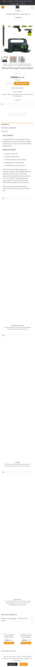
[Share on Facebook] (12, 114)
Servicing (22, 3)
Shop (10, 64)
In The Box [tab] (4, 131)
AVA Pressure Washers (24, 65)
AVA (19, 100)
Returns (30, 1)
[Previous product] (19, 73)
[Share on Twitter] (16, 114)
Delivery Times (23, 1)
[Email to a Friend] (19, 114)
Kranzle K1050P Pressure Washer (9, 636)
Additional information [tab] (8, 128)
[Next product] (16, 73)
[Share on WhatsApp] (9, 114)
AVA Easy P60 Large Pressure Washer (26, 636)
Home (5, 64)
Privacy (12, 3)
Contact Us (11, 1)
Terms (16, 1)
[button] (2, 7)
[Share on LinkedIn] (25, 114)
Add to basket (22, 83)
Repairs (17, 3)
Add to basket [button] (9, 642)
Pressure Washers (9, 65)
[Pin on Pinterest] (22, 114)
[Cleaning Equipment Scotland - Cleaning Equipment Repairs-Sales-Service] (17, 7)
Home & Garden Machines (22, 64)
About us (5, 1)
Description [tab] (5, 124)
